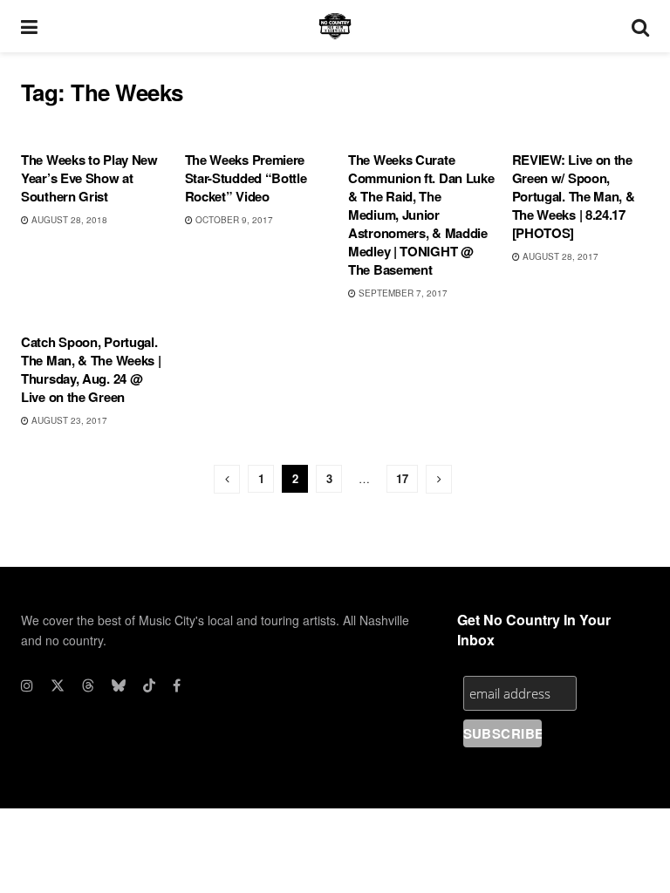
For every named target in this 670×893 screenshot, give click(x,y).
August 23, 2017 (68, 420)
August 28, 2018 (68, 220)
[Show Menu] (29, 26)
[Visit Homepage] (335, 26)
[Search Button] (640, 26)
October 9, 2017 (233, 220)
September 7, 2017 (402, 293)
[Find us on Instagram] (27, 685)
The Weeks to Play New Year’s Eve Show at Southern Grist (89, 178)
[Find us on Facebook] (177, 685)
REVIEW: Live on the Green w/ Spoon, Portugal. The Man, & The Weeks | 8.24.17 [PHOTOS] (573, 196)
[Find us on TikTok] (149, 685)
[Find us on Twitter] (58, 685)
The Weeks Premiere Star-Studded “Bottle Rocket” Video (246, 178)
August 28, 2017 (559, 256)
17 (402, 478)
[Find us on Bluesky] (119, 685)
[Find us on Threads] (88, 685)
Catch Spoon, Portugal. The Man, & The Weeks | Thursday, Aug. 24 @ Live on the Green (91, 369)
